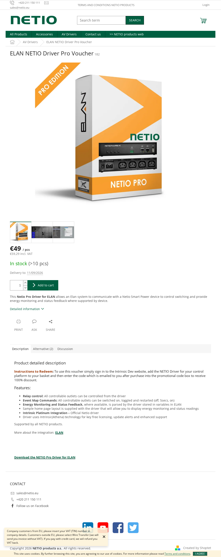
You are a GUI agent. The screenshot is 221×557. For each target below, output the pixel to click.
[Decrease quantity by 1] (25, 287)
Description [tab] (20, 349)
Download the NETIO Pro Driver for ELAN (44, 457)
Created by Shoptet (197, 548)
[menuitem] (19, 34)
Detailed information (25, 309)
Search (134, 20)
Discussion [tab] (65, 349)
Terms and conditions (177, 553)
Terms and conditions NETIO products (106, 5)
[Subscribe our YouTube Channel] (103, 527)
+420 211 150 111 (28, 499)
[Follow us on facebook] (118, 527)
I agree (200, 553)
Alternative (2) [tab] (43, 349)
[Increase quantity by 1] (25, 282)
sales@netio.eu (27, 493)
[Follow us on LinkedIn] (87, 527)
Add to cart (46, 285)
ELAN (59, 432)
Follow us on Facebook (32, 506)
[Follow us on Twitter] (133, 527)
